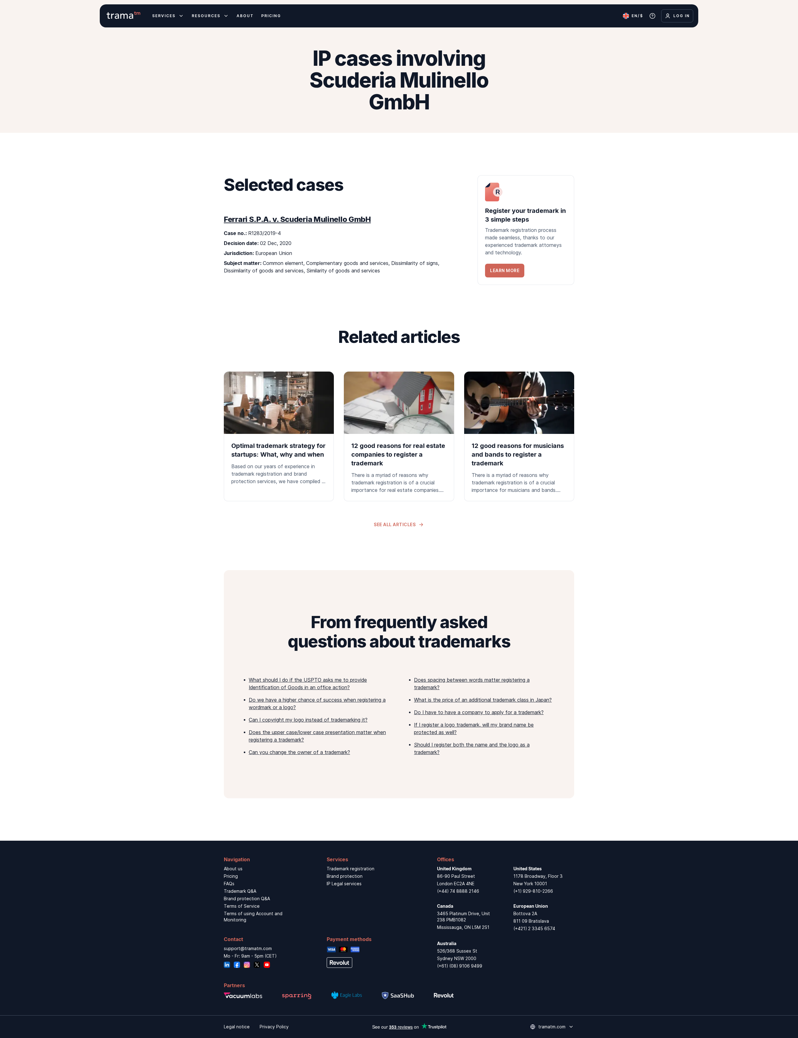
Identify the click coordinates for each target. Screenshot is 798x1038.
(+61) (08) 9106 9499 (459, 965)
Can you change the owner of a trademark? (299, 752)
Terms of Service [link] (242, 906)
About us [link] (233, 868)
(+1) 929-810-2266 (533, 891)
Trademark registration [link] (350, 868)
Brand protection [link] (345, 876)
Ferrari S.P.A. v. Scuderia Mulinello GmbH (297, 219)
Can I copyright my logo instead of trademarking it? (308, 720)
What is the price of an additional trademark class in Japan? (483, 700)
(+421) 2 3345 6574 (534, 928)
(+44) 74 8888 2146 (458, 891)
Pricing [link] (231, 876)
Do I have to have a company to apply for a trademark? (479, 712)
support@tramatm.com (248, 948)
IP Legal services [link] (344, 883)
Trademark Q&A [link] (240, 891)
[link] (526, 230)
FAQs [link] (229, 883)
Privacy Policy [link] (274, 1026)
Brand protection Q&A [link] (247, 898)
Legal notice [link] (237, 1026)
